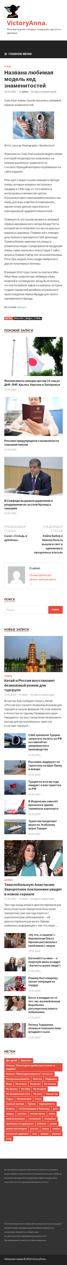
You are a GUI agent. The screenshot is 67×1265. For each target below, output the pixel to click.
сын (34, 1133)
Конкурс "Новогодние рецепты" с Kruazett (29, 1073)
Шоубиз (8, 880)
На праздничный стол (18, 1093)
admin (25, 91)
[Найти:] (33, 610)
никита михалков (15, 1118)
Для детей (11, 1060)
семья (45, 1128)
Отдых (8, 676)
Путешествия (24, 1098)
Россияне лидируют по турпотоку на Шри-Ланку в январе (45, 765)
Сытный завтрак (15, 1103)
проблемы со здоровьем (20, 1123)
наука (52, 1113)
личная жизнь (37, 1113)
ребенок (41, 1123)
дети (55, 1108)
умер (9, 1138)
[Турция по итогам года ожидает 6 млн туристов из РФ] (15, 793)
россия (34, 1128)
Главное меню (20, 53)
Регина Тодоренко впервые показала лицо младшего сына (44, 1028)
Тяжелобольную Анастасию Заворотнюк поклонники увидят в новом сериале (33, 889)
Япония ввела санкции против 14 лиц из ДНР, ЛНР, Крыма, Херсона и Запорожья (32, 382)
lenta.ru (21, 307)
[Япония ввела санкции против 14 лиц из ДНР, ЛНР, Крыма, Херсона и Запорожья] (33, 376)
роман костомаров (16, 1128)
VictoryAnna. (27, 23)
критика (22, 1113)
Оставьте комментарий (43, 91)
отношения (35, 1118)
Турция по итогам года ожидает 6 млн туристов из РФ (44, 785)
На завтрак (50, 1083)
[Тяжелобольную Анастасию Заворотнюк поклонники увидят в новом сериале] (33, 876)
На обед (25, 1088)
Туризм (32, 1103)
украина (56, 1133)
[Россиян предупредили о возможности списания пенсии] (33, 436)
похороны (50, 1118)
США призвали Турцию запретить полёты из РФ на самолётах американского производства (45, 742)
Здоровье (26, 1060)
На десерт (35, 1083)
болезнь (10, 1108)
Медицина (51, 1078)
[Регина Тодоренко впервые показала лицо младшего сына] (15, 1036)
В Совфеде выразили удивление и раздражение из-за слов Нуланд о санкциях (28, 504)
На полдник (39, 1088)
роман (53, 1123)
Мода (29, 318)
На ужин (38, 1093)
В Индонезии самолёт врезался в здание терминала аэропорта (43, 805)
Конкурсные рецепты (18, 1078)
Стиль (7, 66)
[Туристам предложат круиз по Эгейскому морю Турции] (15, 833)
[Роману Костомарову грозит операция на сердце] (15, 990)
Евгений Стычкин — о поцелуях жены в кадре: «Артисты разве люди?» (44, 962)
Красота (19, 318)
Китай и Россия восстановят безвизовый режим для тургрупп (29, 685)
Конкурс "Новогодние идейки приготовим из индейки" (30, 1067)
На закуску (12, 1088)
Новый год (52, 1093)
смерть (56, 1128)
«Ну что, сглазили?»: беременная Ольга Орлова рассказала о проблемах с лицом (42, 940)
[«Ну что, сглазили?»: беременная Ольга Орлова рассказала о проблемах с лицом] (15, 947)
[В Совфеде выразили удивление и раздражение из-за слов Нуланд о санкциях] (33, 496)
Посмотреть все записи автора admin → (42, 579)
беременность (47, 1103)
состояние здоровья (17, 1133)
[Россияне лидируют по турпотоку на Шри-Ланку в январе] (15, 773)
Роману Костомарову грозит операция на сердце (43, 981)
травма (44, 1133)
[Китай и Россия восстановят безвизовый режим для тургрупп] (33, 672)
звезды (10, 1113)
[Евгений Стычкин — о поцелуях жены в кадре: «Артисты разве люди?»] (15, 970)
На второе (20, 1083)
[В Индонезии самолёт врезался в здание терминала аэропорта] (15, 813)
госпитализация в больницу (34, 1108)
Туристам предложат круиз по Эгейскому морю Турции (42, 824)
